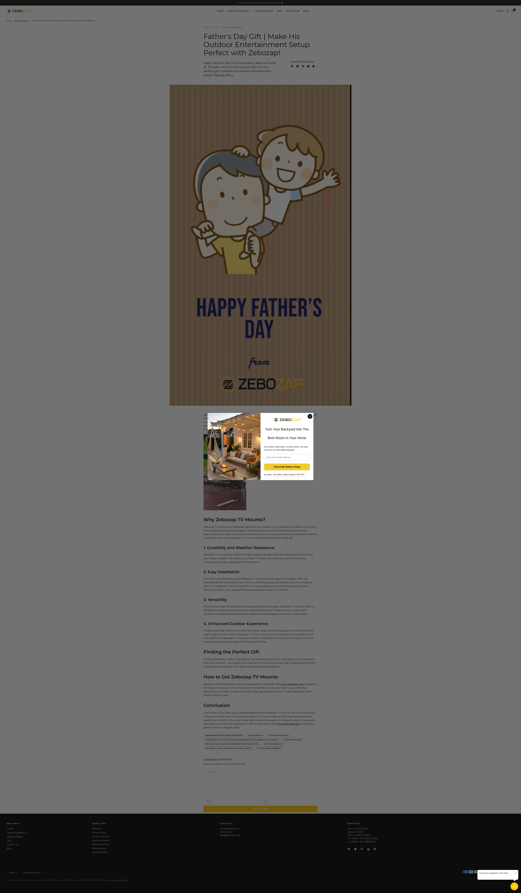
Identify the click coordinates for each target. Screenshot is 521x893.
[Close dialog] (310, 416)
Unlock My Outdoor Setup (287, 467)
